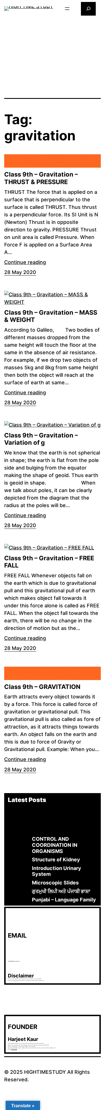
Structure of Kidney (56, 859)
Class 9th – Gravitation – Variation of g (41, 439)
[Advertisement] (52, 56)
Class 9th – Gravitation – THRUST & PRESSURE (41, 178)
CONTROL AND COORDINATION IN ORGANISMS (54, 845)
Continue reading (25, 262)
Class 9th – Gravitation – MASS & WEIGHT (50, 316)
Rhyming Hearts (14, 1049)
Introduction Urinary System (56, 871)
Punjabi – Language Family (64, 900)
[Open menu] (67, 8)
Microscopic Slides (55, 883)
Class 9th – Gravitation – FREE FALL (49, 561)
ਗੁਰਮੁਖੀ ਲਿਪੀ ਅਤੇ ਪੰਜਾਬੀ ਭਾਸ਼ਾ (61, 891)
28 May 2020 (20, 272)
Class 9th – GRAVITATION (42, 686)
